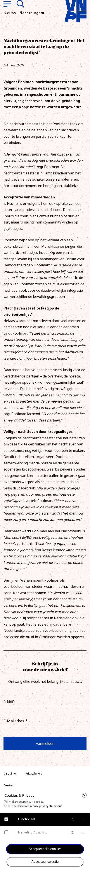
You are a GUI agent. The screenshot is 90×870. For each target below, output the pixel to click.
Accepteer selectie (45, 862)
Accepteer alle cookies (45, 849)
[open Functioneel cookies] (83, 820)
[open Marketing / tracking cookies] (83, 833)
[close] (84, 795)
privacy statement (50, 806)
